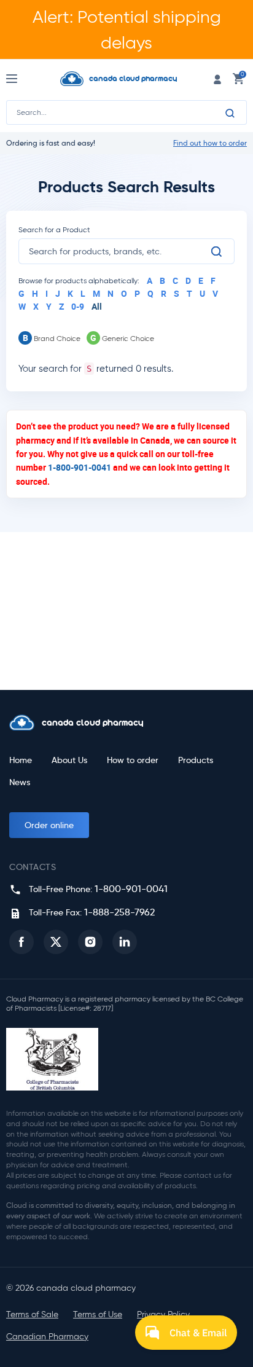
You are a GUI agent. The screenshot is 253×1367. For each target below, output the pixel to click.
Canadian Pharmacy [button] (47, 1336)
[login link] (217, 78)
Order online (49, 825)
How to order (132, 760)
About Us (69, 760)
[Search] (230, 113)
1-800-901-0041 (79, 467)
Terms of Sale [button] (32, 1314)
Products (195, 760)
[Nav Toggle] (23, 78)
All (96, 306)
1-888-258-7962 (119, 912)
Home (20, 760)
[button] (21, 942)
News (19, 782)
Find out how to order (210, 143)
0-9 (77, 306)
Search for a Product (54, 229)
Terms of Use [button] (97, 1314)
